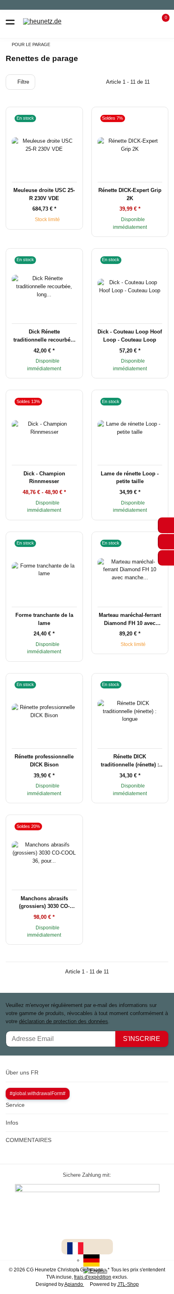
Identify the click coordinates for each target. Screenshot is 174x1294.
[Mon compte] (145, 21)
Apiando (74, 1284)
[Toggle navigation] (10, 21)
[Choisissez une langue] (75, 1248)
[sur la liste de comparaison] (59, 118)
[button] (160, 21)
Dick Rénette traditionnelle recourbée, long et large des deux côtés (44, 336)
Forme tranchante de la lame (44, 619)
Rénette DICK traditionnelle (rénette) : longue (130, 761)
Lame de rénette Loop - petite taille (130, 478)
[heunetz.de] (42, 21)
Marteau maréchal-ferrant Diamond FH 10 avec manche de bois (130, 619)
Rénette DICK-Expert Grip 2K (129, 194)
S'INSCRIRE (141, 1038)
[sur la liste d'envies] (70, 118)
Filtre (22, 82)
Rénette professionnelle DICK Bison (44, 761)
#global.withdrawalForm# (38, 1093)
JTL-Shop (128, 1284)
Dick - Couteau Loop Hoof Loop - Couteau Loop (130, 336)
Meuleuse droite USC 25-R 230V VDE (44, 194)
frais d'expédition (92, 1277)
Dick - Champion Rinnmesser (44, 478)
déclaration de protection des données (63, 1021)
